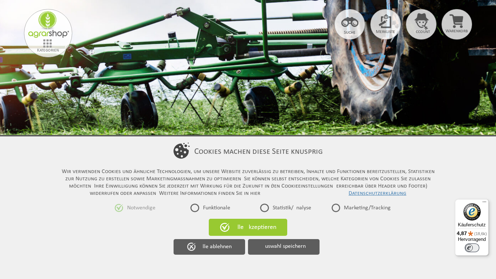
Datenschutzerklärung (377, 193)
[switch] (472, 247)
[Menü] (484, 203)
